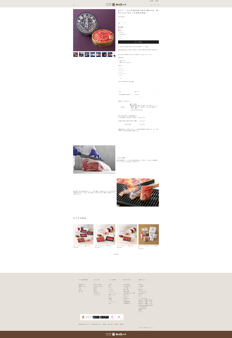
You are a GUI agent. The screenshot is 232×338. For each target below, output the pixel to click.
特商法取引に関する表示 (96, 324)
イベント (139, 296)
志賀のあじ (96, 291)
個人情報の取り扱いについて (84, 324)
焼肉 (109, 286)
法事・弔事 (81, 291)
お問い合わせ (140, 289)
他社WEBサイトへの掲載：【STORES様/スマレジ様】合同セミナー (145, 306)
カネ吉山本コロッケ (97, 293)
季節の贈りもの (81, 284)
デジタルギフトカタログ (142, 291)
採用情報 (151, 1)
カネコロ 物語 (125, 287)
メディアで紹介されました (143, 298)
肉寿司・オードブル (112, 294)
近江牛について (126, 294)
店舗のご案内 (110, 324)
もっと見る (116, 254)
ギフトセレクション (97, 294)
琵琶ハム (95, 289)
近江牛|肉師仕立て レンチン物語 (129, 293)
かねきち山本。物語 (126, 286)
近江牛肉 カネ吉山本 (98, 284)
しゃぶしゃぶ (111, 289)
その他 (80, 289)
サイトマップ (140, 311)
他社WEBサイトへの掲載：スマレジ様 (145, 303)
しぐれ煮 (110, 300)
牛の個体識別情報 (126, 301)
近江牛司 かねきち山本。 (98, 286)
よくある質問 (140, 286)
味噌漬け (110, 298)
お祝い (80, 287)
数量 (119, 23)
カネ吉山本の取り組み (142, 308)
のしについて (125, 296)
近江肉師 (95, 287)
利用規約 (104, 324)
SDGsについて (126, 300)
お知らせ (139, 294)
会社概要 (156, 1)
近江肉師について (126, 298)
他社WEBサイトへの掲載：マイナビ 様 (145, 301)
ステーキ (110, 287)
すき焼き (110, 284)
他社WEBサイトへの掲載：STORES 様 (145, 300)
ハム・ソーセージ (112, 301)
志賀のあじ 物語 (126, 291)
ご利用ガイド (140, 284)
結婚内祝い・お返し (82, 286)
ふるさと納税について (142, 293)
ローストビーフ (111, 291)
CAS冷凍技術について (127, 303)
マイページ (140, 287)
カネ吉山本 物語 (126, 284)
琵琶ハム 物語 (125, 289)
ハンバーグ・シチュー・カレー (114, 293)
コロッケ (110, 296)
